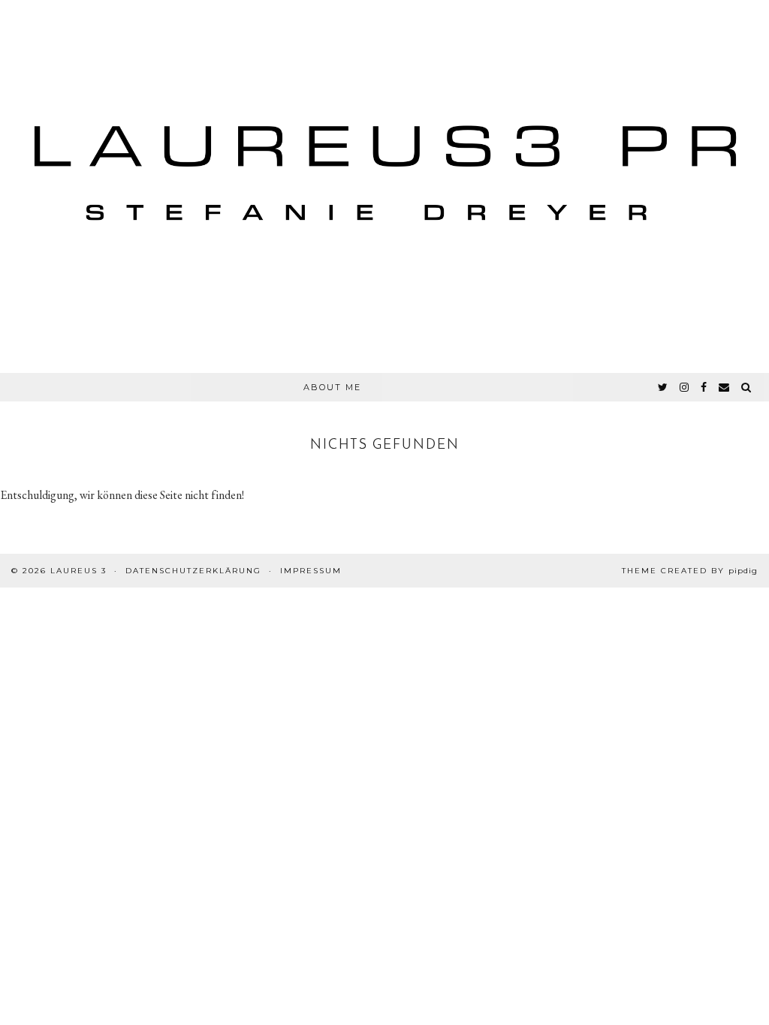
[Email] (725, 387)
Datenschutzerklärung (193, 571)
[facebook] (704, 387)
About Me (332, 387)
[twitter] (663, 387)
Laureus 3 (78, 571)
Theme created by (690, 571)
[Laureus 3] (384, 186)
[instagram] (685, 387)
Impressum (311, 571)
